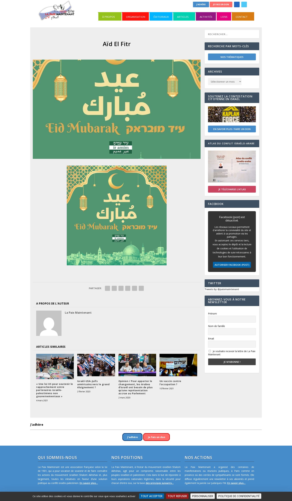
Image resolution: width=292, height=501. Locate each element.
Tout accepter (151, 496)
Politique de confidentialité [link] (239, 496)
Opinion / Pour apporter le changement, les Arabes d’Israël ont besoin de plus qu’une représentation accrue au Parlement (135, 387)
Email (211, 338)
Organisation (135, 16)
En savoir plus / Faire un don (232, 129)
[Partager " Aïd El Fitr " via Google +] (121, 288)
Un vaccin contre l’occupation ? (170, 382)
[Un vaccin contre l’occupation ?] (178, 365)
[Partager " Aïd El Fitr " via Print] (141, 288)
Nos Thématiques (232, 57)
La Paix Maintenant (78, 312)
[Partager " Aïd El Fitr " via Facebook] (107, 288)
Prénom (212, 313)
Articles (183, 16)
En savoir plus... (89, 483)
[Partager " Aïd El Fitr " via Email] (134, 288)
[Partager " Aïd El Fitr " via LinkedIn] (127, 288)
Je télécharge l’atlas (232, 189)
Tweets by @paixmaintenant (222, 289)
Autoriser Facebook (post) (232, 264)
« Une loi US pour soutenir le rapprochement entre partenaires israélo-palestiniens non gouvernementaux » (54, 390)
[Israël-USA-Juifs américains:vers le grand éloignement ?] (96, 365)
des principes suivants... (160, 483)
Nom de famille (216, 326)
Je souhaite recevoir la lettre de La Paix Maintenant (231, 353)
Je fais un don (221, 4)
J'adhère (201, 4)
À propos (108, 16)
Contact (242, 16)
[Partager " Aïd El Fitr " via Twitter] (114, 288)
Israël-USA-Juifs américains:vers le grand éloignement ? (93, 384)
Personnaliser (202, 496)
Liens (224, 16)
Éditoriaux (161, 16)
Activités (206, 16)
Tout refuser (177, 496)
